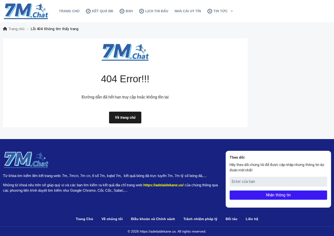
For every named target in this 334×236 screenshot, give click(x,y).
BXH (129, 11)
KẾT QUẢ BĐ (102, 11)
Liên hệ (252, 219)
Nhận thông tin (278, 195)
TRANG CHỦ (69, 11)
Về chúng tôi (112, 219)
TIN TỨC (220, 11)
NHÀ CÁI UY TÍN (188, 11)
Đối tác (231, 219)
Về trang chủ (125, 117)
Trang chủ (16, 29)
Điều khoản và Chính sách (153, 219)
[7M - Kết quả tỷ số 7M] (26, 11)
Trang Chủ (84, 219)
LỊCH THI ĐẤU (156, 11)
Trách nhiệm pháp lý (200, 219)
